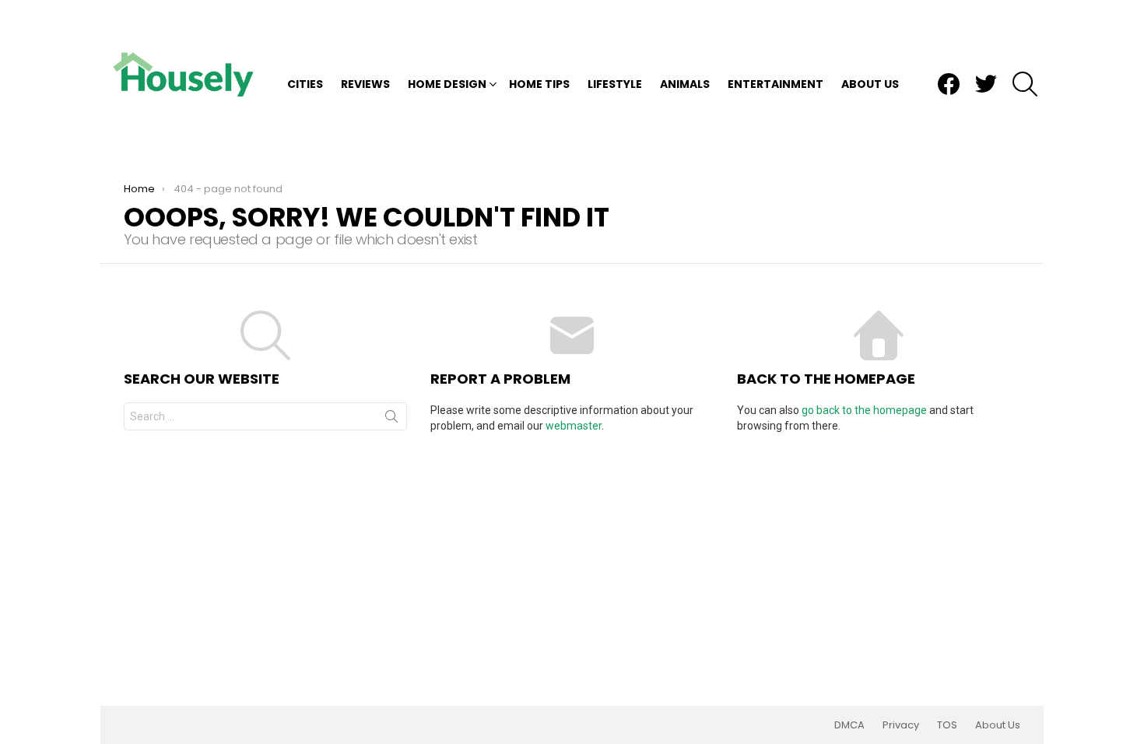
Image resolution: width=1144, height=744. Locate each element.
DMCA (849, 725)
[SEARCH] (1024, 84)
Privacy (901, 725)
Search (391, 419)
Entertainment (775, 84)
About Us (870, 84)
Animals (685, 84)
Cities (305, 84)
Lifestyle (615, 84)
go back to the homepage (864, 410)
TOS (947, 725)
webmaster (574, 425)
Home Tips (539, 84)
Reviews (365, 84)
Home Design (447, 84)
